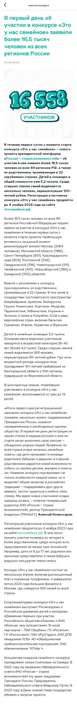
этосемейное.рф (30, 533)
